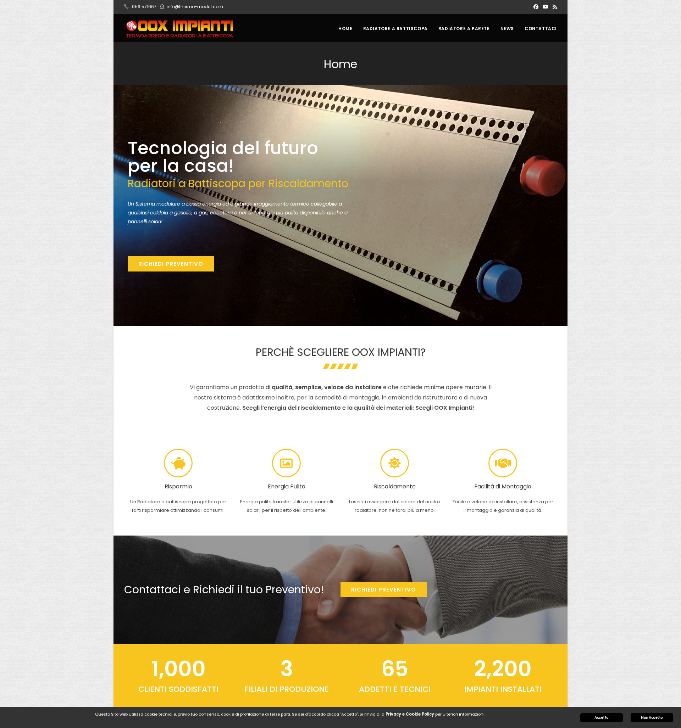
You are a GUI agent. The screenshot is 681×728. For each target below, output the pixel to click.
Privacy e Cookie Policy (410, 714)
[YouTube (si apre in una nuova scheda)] (545, 6)
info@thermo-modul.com (195, 7)
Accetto (601, 717)
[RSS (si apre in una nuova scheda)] (553, 6)
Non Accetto (652, 717)
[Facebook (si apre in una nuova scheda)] (536, 6)
